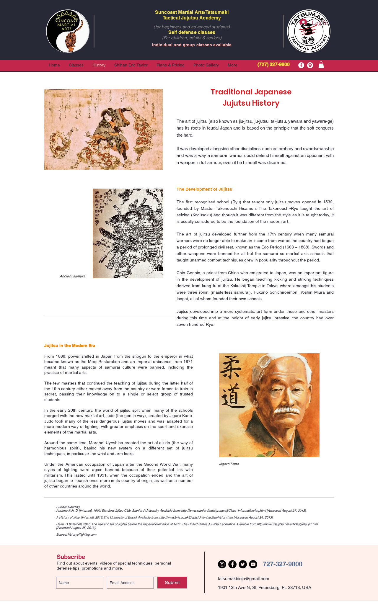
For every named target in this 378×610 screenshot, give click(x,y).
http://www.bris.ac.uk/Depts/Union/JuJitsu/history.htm (196, 517)
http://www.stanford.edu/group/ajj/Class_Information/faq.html (223, 510)
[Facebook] (301, 65)
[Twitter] (243, 564)
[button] (321, 64)
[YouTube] (253, 564)
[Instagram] (222, 564)
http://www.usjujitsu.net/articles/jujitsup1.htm (287, 524)
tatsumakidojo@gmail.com (243, 578)
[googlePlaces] (310, 65)
